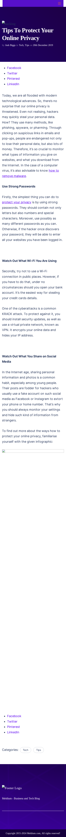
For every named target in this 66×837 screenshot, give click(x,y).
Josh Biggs (10, 45)
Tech (21, 45)
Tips (27, 45)
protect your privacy (16, 202)
